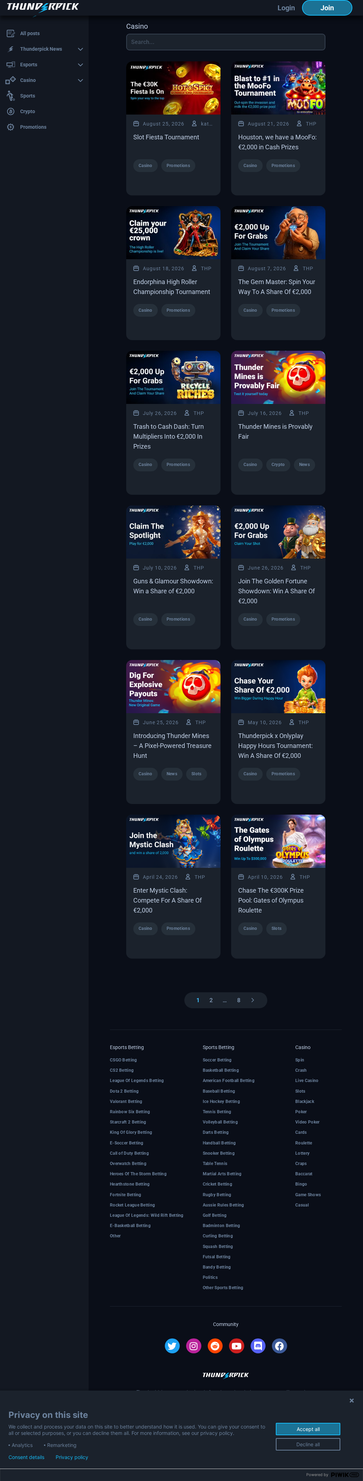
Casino (145, 165)
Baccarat (303, 1173)
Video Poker (307, 1122)
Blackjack (304, 1101)
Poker (301, 1111)
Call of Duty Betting (129, 1153)
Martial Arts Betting (222, 1173)
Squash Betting (218, 1246)
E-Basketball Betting (130, 1225)
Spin (299, 1060)
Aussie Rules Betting (223, 1205)
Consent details (26, 1457)
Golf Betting (215, 1215)
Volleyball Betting (220, 1122)
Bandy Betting (217, 1267)
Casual (302, 1205)
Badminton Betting (221, 1225)
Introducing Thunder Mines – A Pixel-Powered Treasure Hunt (172, 745)
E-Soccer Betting (127, 1143)
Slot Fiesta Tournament (166, 137)
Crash (301, 1070)
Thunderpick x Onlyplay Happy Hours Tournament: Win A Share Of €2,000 (275, 745)
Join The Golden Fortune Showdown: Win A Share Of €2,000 (276, 591)
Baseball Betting (219, 1091)
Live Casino (306, 1080)
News (304, 464)
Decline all (308, 1444)
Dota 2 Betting (124, 1091)
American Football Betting (229, 1080)
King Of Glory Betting (131, 1132)
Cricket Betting (218, 1184)
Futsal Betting (217, 1256)
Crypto (278, 464)
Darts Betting (216, 1132)
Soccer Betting (217, 1060)
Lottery (302, 1153)
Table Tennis (215, 1163)
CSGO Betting (123, 1060)
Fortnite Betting (125, 1194)
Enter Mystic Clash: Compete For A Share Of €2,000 (167, 900)
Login (286, 8)
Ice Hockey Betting (221, 1101)
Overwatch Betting (128, 1163)
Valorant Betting (126, 1101)
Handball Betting (219, 1143)
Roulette (303, 1143)
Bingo (301, 1184)
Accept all (308, 1429)
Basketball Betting (221, 1070)
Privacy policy (72, 1457)
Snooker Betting (219, 1153)
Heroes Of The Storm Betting (138, 1173)
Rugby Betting (217, 1194)
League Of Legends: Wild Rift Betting (147, 1215)
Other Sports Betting (223, 1287)
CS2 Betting (122, 1070)
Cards (301, 1132)
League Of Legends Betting (137, 1080)
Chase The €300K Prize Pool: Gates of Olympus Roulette (271, 900)
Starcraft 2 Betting (128, 1122)
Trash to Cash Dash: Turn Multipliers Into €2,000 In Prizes (168, 436)
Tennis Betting (217, 1111)
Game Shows (308, 1194)
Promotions (178, 165)
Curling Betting (218, 1235)
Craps (301, 1163)
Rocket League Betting (132, 1205)
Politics (210, 1277)
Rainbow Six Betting (130, 1111)
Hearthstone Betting (130, 1184)
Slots (196, 773)
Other (115, 1235)
